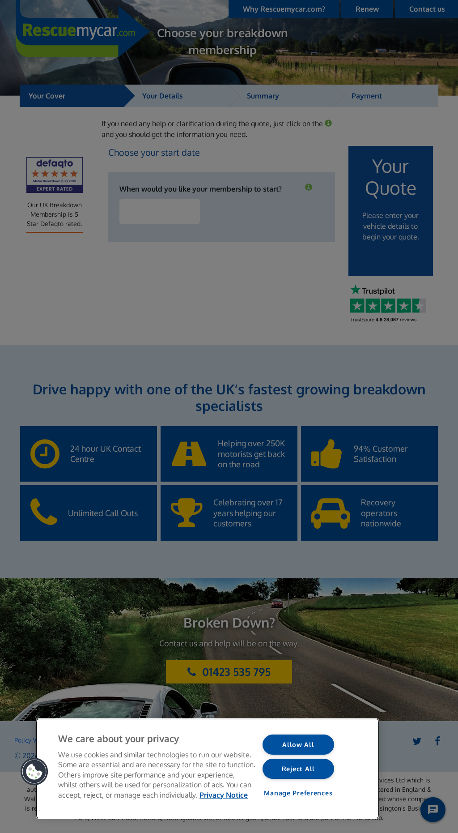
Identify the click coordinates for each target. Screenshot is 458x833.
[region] (207, 768)
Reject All (298, 769)
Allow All (298, 744)
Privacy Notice (223, 794)
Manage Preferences (298, 793)
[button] (34, 771)
